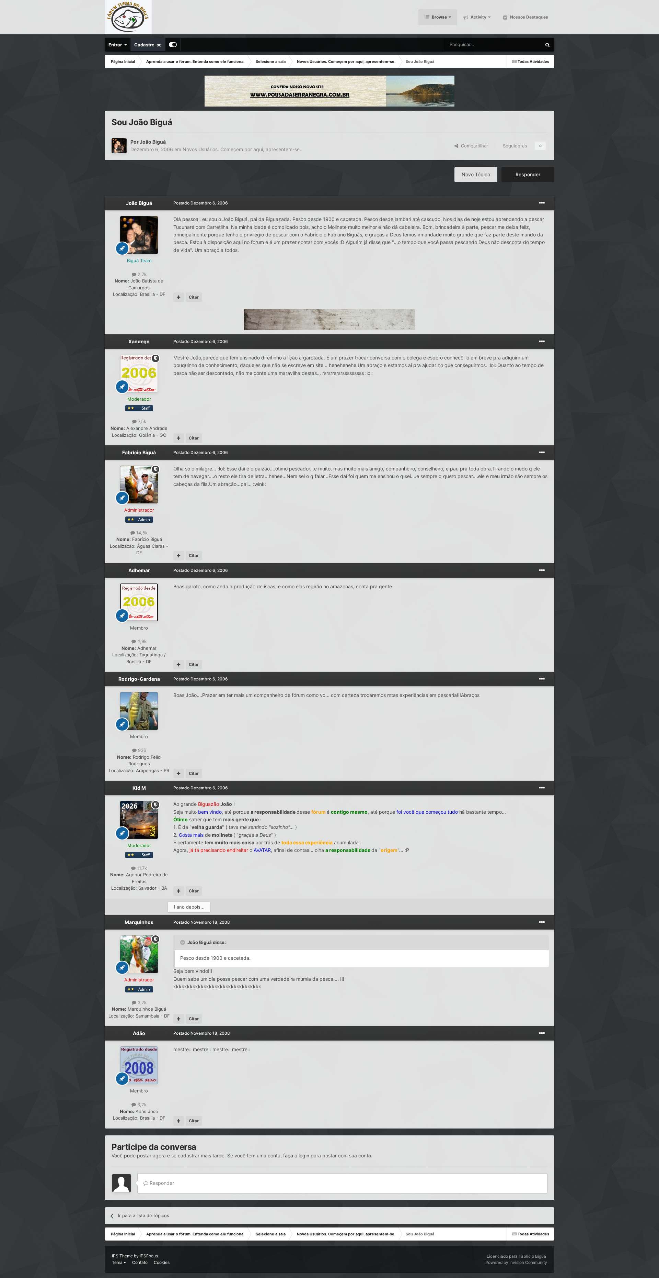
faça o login (296, 1155)
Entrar (116, 44)
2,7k (141, 274)
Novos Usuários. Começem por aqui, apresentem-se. (242, 149)
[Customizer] (172, 44)
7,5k (141, 421)
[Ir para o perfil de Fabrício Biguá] (139, 484)
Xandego (139, 341)
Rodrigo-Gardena (139, 679)
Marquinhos (139, 922)
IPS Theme (122, 1255)
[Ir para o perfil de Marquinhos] (139, 954)
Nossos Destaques (528, 17)
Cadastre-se (148, 44)
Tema (118, 1262)
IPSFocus (149, 1255)
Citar (194, 297)
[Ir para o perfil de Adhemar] (139, 602)
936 (141, 750)
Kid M (139, 788)
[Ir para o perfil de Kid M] (139, 820)
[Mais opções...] (542, 203)
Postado (200, 202)
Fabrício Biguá (139, 452)
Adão (139, 1033)
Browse (439, 17)
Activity (478, 17)
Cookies (162, 1262)
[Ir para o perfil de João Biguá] (119, 145)
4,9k (141, 641)
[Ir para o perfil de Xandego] (139, 373)
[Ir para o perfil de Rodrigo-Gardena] (139, 711)
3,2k (141, 1104)
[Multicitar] (178, 297)
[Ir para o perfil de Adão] (139, 1065)
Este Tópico (520, 44)
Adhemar (139, 570)
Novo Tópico (476, 174)
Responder (528, 174)
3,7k (141, 1002)
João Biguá (153, 142)
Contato (140, 1262)
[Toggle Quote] (183, 942)
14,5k (141, 532)
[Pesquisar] (547, 44)
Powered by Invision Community (516, 1262)
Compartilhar (473, 145)
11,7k (141, 868)
